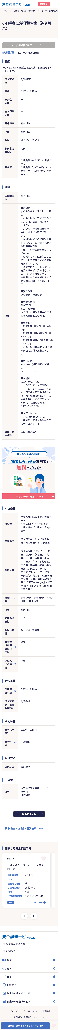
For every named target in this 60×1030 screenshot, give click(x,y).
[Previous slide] (24, 916)
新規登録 (43, 4)
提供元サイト (29, 814)
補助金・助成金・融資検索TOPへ (25, 828)
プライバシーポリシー (31, 1011)
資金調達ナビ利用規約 (22, 1017)
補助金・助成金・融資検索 (24, 10)
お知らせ (10, 950)
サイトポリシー (14, 1011)
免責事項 (46, 1011)
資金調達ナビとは (15, 943)
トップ (5, 10)
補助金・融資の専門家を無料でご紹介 (25, 1025)
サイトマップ (39, 1017)
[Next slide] (33, 916)
